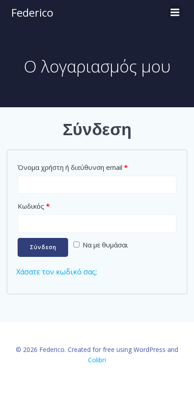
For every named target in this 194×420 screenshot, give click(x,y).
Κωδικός (34, 205)
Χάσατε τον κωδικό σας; (56, 272)
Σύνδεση (43, 247)
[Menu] (175, 12)
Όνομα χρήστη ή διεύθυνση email (73, 167)
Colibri (97, 360)
